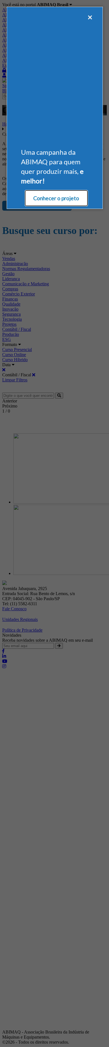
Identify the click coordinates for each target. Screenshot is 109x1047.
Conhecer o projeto (56, 198)
